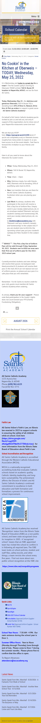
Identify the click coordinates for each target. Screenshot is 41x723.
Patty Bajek (7, 56)
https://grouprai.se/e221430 (17, 135)
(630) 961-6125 (15, 384)
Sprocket (30, 721)
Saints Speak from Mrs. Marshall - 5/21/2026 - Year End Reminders (20, 694)
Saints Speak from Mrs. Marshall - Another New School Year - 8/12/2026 (20, 688)
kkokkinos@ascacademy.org (20, 221)
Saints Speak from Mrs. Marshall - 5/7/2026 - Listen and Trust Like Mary (20, 708)
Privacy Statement (24, 719)
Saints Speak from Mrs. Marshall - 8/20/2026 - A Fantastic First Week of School (20, 681)
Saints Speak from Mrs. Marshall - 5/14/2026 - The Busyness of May (20, 701)
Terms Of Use (35, 719)
